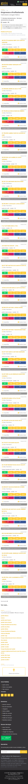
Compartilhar (6, 57)
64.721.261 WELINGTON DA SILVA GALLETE (13, 465)
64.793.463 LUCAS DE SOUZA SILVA (12, 420)
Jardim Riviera (4, 615)
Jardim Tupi (4, 635)
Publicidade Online (6, 729)
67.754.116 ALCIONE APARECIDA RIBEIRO (13, 111)
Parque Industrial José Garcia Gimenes (11, 638)
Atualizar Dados (22, 57)
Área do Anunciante (7, 706)
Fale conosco (5, 689)
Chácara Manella (5, 633)
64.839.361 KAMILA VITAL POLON (11, 398)
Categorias (5, 708)
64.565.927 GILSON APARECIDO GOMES (13, 487)
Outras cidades (6, 711)
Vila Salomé (4, 640)
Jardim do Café (5, 644)
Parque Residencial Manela (8, 631)
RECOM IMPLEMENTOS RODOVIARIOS (12, 533)
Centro (3, 618)
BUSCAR (24, 4)
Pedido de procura (6, 715)
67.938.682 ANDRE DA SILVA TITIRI (11, 89)
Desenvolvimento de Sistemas (9, 734)
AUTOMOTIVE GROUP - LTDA (10, 246)
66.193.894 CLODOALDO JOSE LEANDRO (13, 204)
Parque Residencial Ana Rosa (8, 624)
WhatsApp (21, 1)
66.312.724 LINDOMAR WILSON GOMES (12, 181)
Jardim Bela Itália (5, 657)
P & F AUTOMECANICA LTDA (10, 226)
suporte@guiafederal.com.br (14, 774)
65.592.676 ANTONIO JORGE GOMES (12, 307)
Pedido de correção (7, 713)
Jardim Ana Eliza (5, 626)
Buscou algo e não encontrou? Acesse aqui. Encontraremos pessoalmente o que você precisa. (13, 34)
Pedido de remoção (7, 717)
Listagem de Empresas (7, 731)
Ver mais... (4, 605)
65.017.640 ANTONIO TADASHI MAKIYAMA (14, 330)
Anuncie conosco (6, 704)
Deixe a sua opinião (7, 687)
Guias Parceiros (6, 727)
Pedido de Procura (6, 32)
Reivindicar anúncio (7, 720)
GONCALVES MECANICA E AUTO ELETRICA (13, 288)
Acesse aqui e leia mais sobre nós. (9, 766)
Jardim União (4, 642)
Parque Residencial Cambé (8, 649)
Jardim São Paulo (5, 655)
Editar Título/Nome (7, 44)
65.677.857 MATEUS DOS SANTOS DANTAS (14, 265)
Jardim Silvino (4, 629)
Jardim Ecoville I (5, 659)
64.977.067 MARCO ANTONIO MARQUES (13, 352)
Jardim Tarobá (5, 646)
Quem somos (5, 684)
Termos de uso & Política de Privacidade (14, 776)
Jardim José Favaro (6, 620)
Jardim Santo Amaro (6, 622)
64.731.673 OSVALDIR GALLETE (10, 442)
